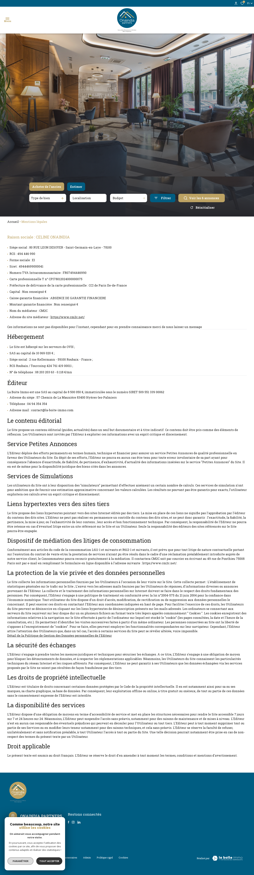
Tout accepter (49, 861)
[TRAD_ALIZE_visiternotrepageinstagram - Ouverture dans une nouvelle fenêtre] (73, 822)
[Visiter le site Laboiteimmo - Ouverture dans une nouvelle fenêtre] (227, 858)
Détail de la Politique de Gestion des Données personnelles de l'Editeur (59, 635)
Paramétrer (20, 861)
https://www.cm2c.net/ (67, 317)
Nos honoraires (68, 857)
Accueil (13, 222)
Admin (87, 857)
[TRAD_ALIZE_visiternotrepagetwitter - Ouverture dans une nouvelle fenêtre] (79, 822)
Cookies (123, 857)
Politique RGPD (105, 857)
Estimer (76, 187)
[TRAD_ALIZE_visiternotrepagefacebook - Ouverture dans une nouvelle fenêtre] (68, 822)
